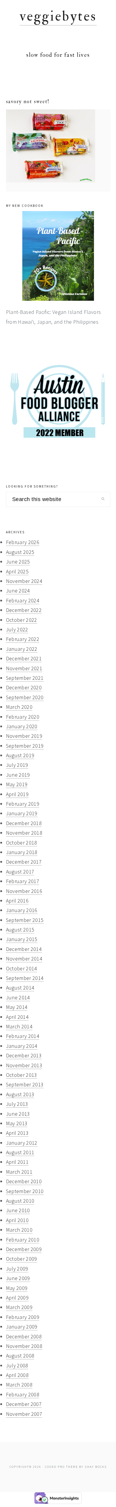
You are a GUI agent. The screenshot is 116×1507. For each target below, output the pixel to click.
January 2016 (21, 910)
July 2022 (17, 629)
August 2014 (20, 987)
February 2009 (23, 1317)
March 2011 (19, 1171)
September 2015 (25, 920)
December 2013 (24, 1055)
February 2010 (23, 1239)
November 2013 (24, 1065)
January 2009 (21, 1326)
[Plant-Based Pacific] (58, 256)
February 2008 (23, 1394)
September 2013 (25, 1084)
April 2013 (17, 1132)
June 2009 (18, 1278)
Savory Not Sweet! (28, 101)
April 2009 (17, 1297)
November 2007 (24, 1413)
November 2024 (24, 581)
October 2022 (21, 619)
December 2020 (24, 687)
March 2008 (19, 1384)
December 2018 (24, 823)
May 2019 (17, 784)
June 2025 (18, 561)
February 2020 (23, 716)
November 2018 (24, 832)
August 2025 (20, 552)
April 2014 (17, 1016)
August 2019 (20, 755)
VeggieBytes (58, 16)
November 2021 (24, 668)
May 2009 (17, 1288)
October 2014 (21, 968)
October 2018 (21, 842)
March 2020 (19, 706)
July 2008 (17, 1365)
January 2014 (21, 1045)
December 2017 (24, 861)
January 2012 (21, 1142)
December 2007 (24, 1404)
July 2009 (17, 1268)
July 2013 (17, 1103)
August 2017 (20, 871)
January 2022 (21, 648)
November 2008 (24, 1346)
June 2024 (18, 590)
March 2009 (19, 1307)
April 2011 (17, 1161)
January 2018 (21, 852)
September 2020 (25, 697)
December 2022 (24, 610)
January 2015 (21, 939)
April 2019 (17, 794)
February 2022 (23, 639)
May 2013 (17, 1123)
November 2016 (24, 891)
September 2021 (25, 677)
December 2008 (24, 1336)
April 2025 (17, 571)
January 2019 (21, 813)
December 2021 (24, 658)
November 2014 (24, 958)
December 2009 (24, 1249)
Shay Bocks (96, 1467)
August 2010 (20, 1200)
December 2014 (24, 949)
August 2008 (20, 1355)
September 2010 (25, 1191)
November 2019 (24, 735)
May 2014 (17, 1007)
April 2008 (17, 1375)
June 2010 (18, 1210)
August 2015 (20, 929)
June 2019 (18, 774)
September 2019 (25, 745)
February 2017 (23, 881)
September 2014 (25, 978)
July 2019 (17, 764)
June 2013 (18, 1113)
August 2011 (20, 1152)
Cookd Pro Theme (61, 1467)
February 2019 (23, 803)
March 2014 (19, 1026)
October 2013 (21, 1074)
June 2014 (18, 997)
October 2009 (21, 1258)
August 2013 (20, 1094)
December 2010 (24, 1181)
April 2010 (17, 1220)
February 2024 (23, 600)
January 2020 (21, 726)
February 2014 (23, 1036)
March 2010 (19, 1229)
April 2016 (17, 900)
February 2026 (23, 542)
